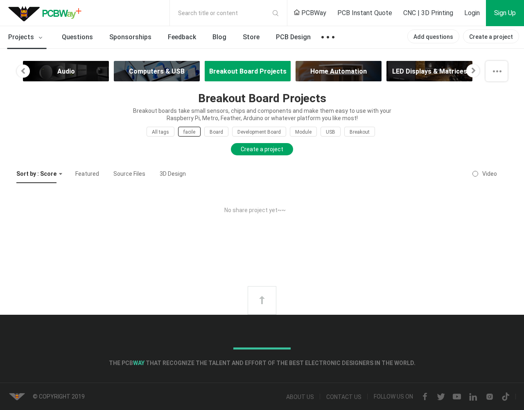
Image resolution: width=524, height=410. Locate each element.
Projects (22, 37)
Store (251, 37)
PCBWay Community (47, 13)
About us (300, 397)
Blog (219, 37)
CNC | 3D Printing (428, 13)
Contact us (343, 397)
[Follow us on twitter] (441, 397)
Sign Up (505, 13)
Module (303, 132)
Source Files (129, 173)
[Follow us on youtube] (457, 397)
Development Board (259, 132)
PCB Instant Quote (364, 13)
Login (472, 13)
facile (189, 132)
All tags (160, 132)
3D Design (173, 173)
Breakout (360, 132)
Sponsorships (130, 37)
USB (330, 132)
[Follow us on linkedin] (473, 397)
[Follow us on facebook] (425, 397)
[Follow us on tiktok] (505, 397)
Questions (77, 37)
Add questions (433, 37)
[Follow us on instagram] (490, 397)
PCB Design (293, 37)
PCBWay (313, 13)
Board (216, 132)
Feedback (182, 37)
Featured (87, 173)
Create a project (491, 37)
